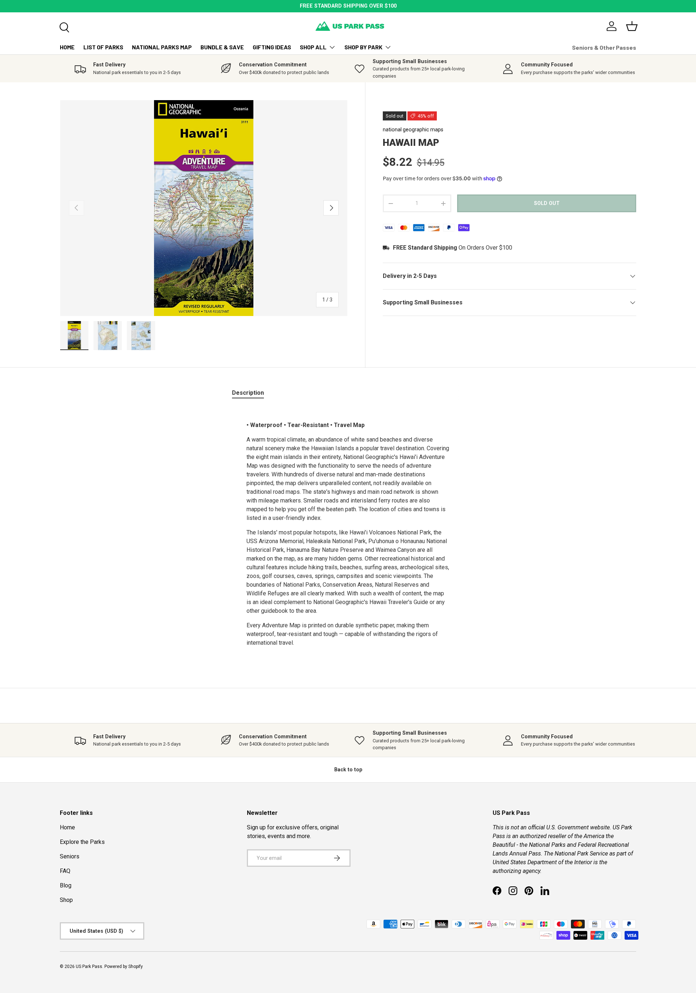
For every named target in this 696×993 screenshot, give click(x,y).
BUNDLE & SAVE (222, 47)
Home (67, 827)
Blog (65, 885)
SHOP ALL (313, 47)
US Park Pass (89, 966)
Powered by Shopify (123, 966)
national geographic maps (413, 129)
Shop (66, 899)
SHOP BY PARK (363, 47)
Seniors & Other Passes (604, 47)
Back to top (348, 769)
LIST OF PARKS (103, 47)
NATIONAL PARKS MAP (162, 47)
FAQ (65, 870)
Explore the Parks (82, 841)
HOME (67, 47)
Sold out (547, 203)
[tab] (248, 393)
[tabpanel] (348, 529)
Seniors (69, 856)
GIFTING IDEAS (272, 47)
